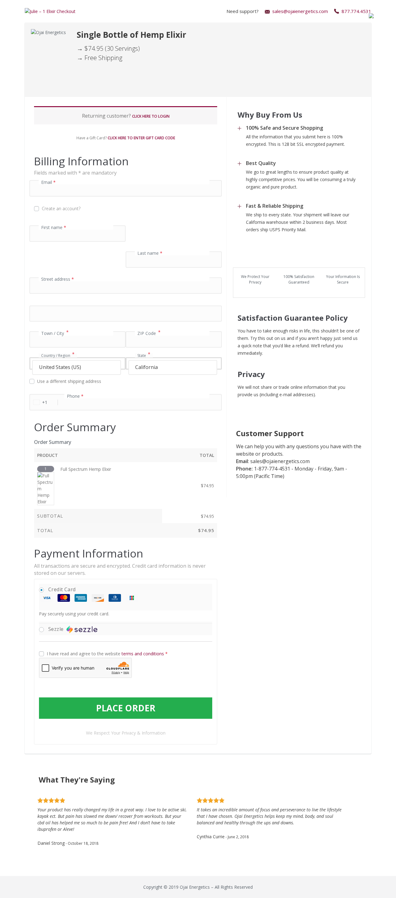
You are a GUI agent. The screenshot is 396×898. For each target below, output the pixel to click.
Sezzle (56, 629)
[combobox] (77, 363)
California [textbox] (146, 367)
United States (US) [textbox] (60, 367)
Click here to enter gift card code (141, 138)
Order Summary (52, 442)
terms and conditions (143, 654)
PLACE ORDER (125, 708)
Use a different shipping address (69, 381)
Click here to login (151, 116)
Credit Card (61, 589)
